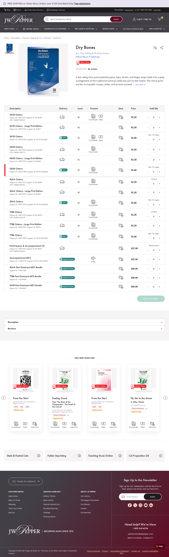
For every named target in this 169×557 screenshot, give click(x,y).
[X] (135, 505)
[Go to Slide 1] (9, 48)
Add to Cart (150, 299)
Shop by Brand (49, 516)
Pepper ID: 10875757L (18, 194)
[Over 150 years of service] (25, 481)
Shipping (11, 504)
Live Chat (157, 10)
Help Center (13, 496)
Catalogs (46, 512)
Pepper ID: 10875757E (18, 204)
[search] (47, 19)
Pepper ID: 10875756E (18, 172)
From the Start (20, 398)
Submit (152, 497)
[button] (10, 29)
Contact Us (129, 10)
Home (6, 38)
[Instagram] (140, 505)
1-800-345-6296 (140, 528)
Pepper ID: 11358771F (18, 261)
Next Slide (165, 398)
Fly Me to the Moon (141, 398)
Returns (11, 512)
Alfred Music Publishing (88, 56)
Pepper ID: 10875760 (17, 249)
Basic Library (48, 500)
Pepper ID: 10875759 (17, 215)
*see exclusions (82, 3)
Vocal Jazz (47, 38)
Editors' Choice (49, 496)
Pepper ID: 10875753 (17, 118)
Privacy (105, 551)
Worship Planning (50, 508)
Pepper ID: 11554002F (18, 288)
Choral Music (16, 38)
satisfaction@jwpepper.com (140, 534)
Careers (84, 508)
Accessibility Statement (119, 551)
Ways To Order (14, 500)
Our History (85, 496)
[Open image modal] (43, 72)
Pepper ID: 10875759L (18, 227)
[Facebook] (130, 505)
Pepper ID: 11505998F (18, 279)
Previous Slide (4, 398)
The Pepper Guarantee (90, 500)
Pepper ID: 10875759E (18, 238)
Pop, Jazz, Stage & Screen (32, 38)
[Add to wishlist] (155, 48)
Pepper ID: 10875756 (17, 150)
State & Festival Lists (51, 504)
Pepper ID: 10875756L (18, 161)
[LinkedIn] (151, 505)
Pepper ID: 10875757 (17, 182)
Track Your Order (15, 508)
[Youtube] (146, 505)
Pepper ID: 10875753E (18, 139)
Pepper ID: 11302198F (18, 270)
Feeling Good (59, 398)
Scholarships (86, 512)
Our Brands (85, 504)
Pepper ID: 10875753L (18, 129)
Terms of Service (93, 551)
